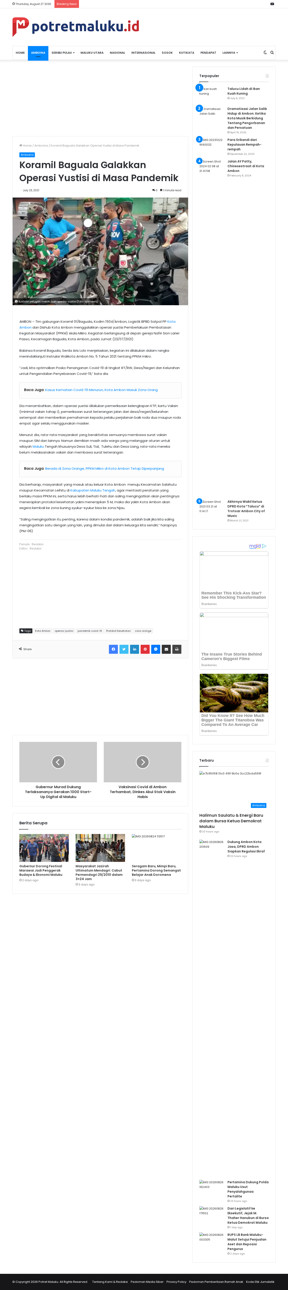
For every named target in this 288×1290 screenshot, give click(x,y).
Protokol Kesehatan (118, 631)
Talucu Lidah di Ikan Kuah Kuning (243, 91)
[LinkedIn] (134, 649)
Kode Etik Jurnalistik (260, 1282)
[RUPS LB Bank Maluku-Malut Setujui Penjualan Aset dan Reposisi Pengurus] (211, 1240)
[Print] (176, 649)
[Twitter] (123, 649)
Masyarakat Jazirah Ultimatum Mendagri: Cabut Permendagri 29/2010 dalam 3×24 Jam (99, 872)
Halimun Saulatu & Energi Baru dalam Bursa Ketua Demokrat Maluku (231, 820)
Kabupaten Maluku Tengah (92, 490)
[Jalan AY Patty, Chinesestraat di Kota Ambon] (211, 327)
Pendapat (208, 53)
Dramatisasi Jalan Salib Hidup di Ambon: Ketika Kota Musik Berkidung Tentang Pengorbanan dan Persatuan (247, 118)
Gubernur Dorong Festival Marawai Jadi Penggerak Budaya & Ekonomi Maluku (40, 870)
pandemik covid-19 (90, 631)
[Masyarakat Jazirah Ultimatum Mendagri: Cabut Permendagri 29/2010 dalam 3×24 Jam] (100, 848)
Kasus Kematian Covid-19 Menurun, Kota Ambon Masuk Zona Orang (101, 389)
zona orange (143, 631)
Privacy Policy (176, 1282)
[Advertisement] (100, 98)
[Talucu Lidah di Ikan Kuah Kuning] (211, 95)
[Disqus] (100, 961)
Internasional (143, 53)
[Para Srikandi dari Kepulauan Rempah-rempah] (211, 146)
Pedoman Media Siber (147, 1282)
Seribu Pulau (62, 53)
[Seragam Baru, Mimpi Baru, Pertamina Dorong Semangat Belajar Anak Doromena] (156, 848)
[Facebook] (113, 649)
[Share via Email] (166, 649)
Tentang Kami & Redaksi (110, 1282)
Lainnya (229, 53)
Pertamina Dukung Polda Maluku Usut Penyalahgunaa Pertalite (248, 1189)
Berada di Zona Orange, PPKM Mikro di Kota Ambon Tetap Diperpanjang (104, 468)
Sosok (167, 53)
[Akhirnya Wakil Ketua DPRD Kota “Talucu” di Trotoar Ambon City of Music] (211, 507)
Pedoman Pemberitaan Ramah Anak (216, 1282)
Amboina (38, 53)
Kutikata (186, 53)
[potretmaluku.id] (75, 27)
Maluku (38, 446)
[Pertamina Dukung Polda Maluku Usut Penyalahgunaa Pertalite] (211, 1188)
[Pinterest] (145, 649)
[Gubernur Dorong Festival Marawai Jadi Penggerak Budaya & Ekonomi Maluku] (44, 848)
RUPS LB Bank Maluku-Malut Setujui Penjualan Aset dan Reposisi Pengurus (246, 1241)
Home (20, 53)
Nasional (117, 53)
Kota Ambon (42, 631)
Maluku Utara (92, 53)
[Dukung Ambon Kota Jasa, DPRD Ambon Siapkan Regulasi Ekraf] (211, 1008)
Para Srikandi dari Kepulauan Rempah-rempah (244, 144)
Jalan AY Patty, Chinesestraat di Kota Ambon (245, 166)
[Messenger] (155, 649)
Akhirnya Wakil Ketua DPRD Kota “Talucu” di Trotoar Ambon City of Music (246, 508)
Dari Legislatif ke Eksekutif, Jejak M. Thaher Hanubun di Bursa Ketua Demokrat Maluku (248, 1215)
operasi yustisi (64, 631)
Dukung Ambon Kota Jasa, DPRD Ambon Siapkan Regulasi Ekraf (246, 847)
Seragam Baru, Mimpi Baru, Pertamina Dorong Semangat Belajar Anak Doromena (156, 870)
